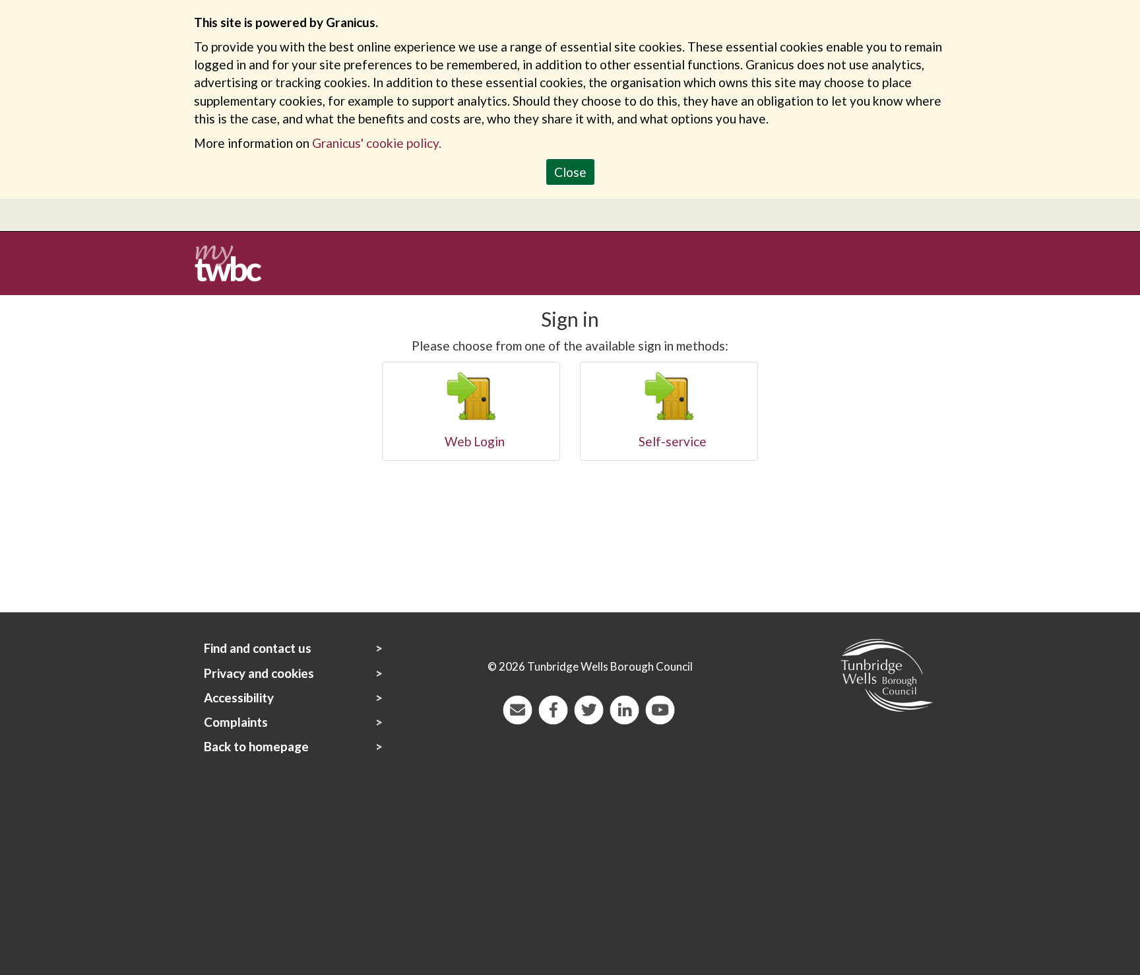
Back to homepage (256, 746)
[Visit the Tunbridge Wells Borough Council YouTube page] (658, 708)
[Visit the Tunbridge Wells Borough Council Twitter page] (587, 708)
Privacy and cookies (259, 673)
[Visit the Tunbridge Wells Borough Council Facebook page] (551, 708)
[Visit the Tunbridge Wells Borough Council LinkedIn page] (622, 708)
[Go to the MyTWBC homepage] (233, 261)
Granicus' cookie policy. (376, 143)
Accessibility (239, 697)
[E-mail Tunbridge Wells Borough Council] (515, 708)
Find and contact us (257, 648)
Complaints (236, 721)
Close (570, 172)
